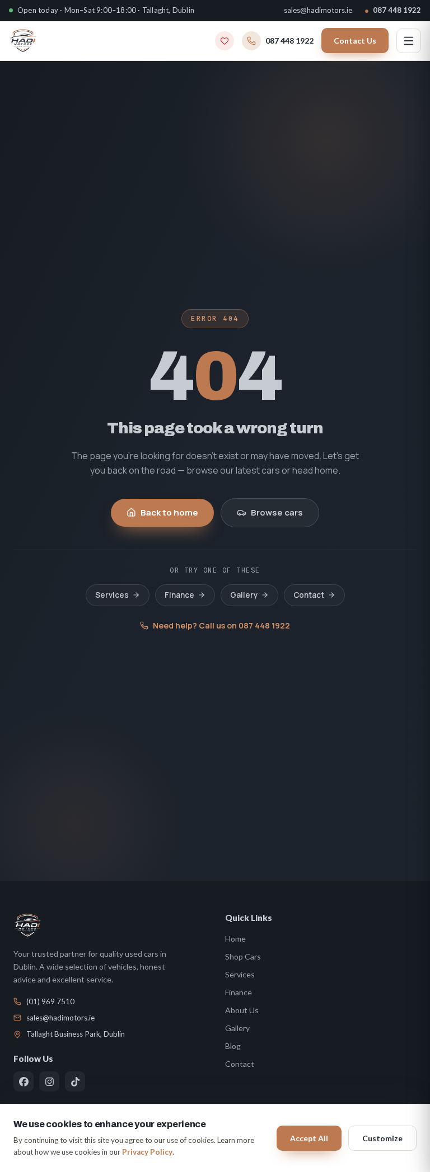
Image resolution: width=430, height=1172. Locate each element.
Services (112, 595)
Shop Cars (243, 956)
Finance (179, 595)
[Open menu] (408, 41)
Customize (382, 1138)
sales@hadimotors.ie (318, 10)
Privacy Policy (147, 1151)
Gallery (244, 595)
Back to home (169, 512)
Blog (233, 1046)
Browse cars (277, 512)
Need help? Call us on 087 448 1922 (221, 625)
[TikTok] (75, 1081)
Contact (308, 595)
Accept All (309, 1138)
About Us (242, 1010)
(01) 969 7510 (50, 1001)
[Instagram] (49, 1081)
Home (235, 938)
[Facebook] (23, 1081)
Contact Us (355, 40)
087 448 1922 (392, 10)
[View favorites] (224, 40)
